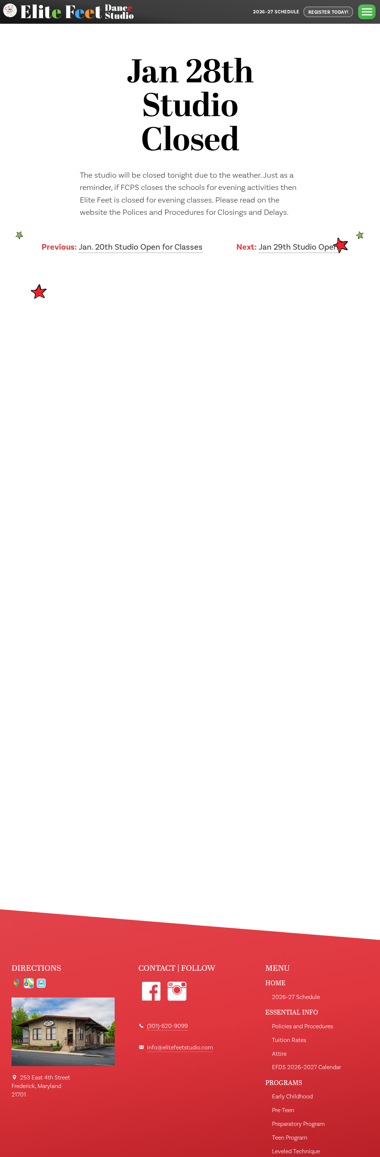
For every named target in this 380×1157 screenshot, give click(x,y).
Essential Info (291, 1012)
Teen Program (289, 1137)
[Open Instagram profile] (177, 991)
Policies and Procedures (302, 1026)
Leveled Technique (296, 1151)
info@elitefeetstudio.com (180, 1047)
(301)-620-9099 (167, 1026)
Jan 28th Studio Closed (190, 108)
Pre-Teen (283, 1110)
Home (275, 983)
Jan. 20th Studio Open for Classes (141, 247)
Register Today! (328, 12)
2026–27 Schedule (276, 12)
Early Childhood (292, 1096)
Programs (283, 1083)
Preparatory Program (298, 1124)
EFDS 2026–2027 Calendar (306, 1067)
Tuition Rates (289, 1040)
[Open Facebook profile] (151, 991)
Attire (279, 1054)
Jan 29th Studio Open (298, 247)
